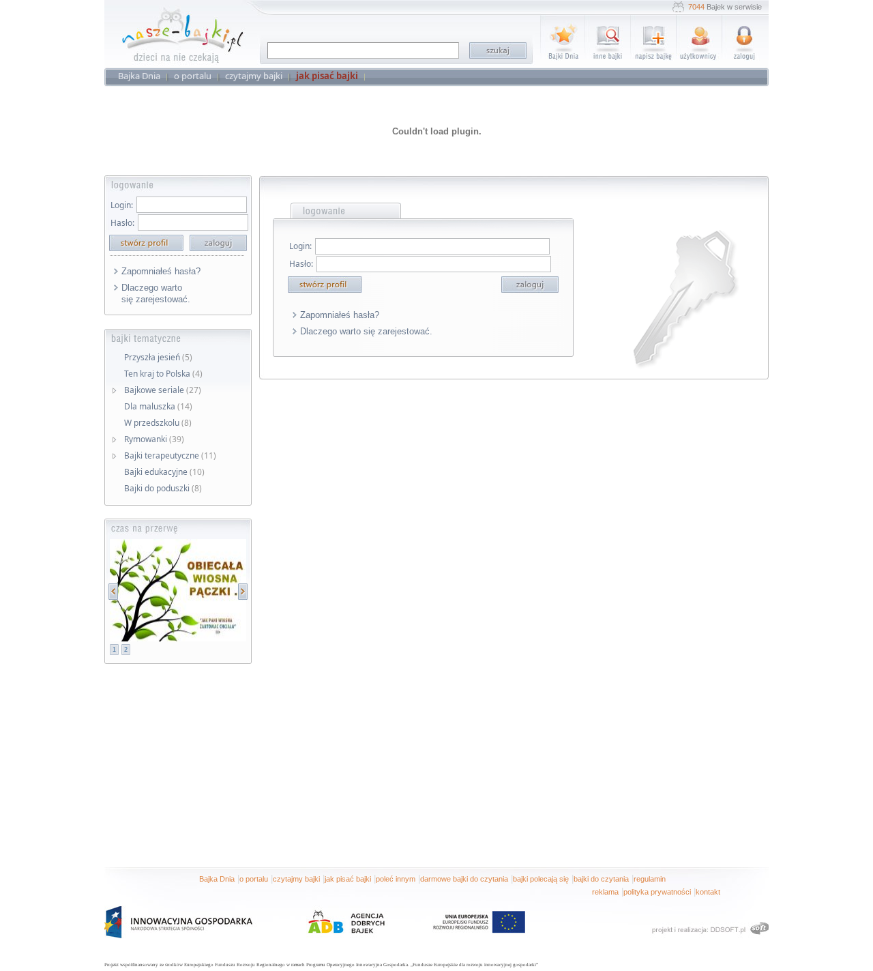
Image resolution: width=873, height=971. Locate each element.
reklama (605, 892)
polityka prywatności (657, 892)
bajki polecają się (541, 879)
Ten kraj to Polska (163, 373)
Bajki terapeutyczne (170, 455)
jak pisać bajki (348, 879)
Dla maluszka (158, 406)
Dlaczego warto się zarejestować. (155, 293)
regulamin (650, 879)
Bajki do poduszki (163, 488)
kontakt (708, 892)
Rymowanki (154, 439)
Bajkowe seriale (162, 390)
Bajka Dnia (217, 879)
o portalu (253, 879)
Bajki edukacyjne (164, 472)
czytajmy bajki (296, 879)
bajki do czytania (601, 879)
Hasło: (122, 223)
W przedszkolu (158, 423)
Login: (121, 205)
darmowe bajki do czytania (464, 879)
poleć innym (395, 879)
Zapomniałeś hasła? (161, 271)
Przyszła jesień (158, 357)
